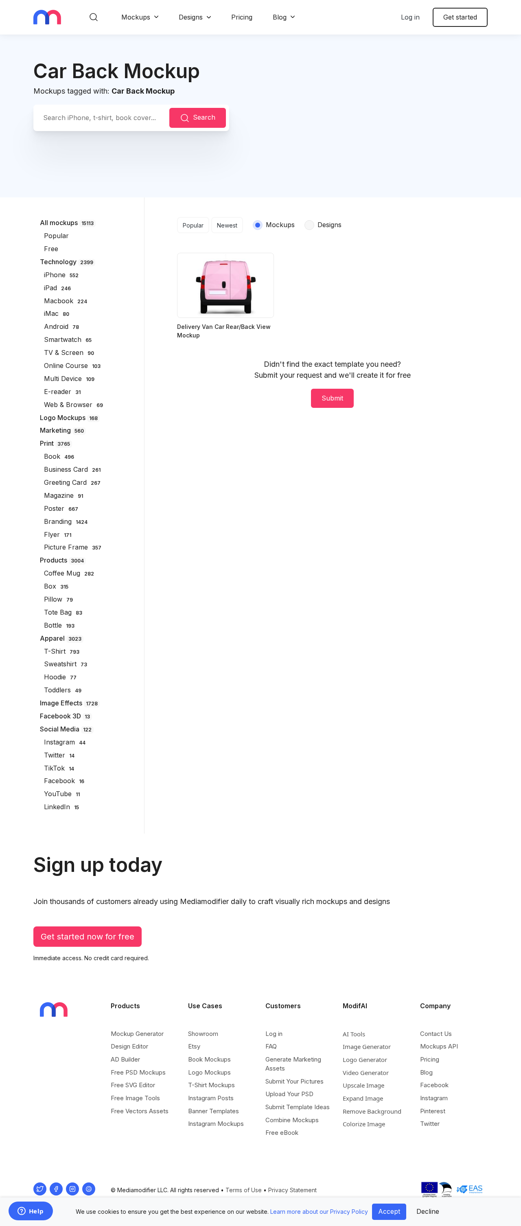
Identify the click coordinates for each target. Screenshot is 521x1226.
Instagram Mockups (216, 1123)
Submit (332, 398)
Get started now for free (87, 936)
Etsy (194, 1046)
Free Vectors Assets (140, 1111)
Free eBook (281, 1132)
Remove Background (372, 1111)
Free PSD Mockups (138, 1072)
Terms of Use (243, 1190)
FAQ (271, 1046)
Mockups (135, 17)
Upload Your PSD (289, 1094)
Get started (460, 17)
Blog (280, 17)
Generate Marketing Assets (293, 1063)
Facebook (434, 1085)
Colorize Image (364, 1124)
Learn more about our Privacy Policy (319, 1211)
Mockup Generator (137, 1034)
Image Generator (367, 1046)
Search (204, 117)
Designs (191, 17)
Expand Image (363, 1098)
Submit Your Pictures (294, 1081)
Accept (389, 1211)
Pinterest (432, 1111)
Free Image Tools (135, 1098)
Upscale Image (363, 1085)
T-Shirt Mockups (211, 1085)
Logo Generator (365, 1059)
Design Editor (129, 1046)
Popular (193, 225)
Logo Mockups (209, 1072)
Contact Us (436, 1034)
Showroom (203, 1034)
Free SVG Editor (133, 1085)
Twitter (430, 1123)
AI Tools (354, 1034)
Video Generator (366, 1072)
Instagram (434, 1098)
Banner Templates (213, 1111)
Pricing (241, 17)
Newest (227, 225)
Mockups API (439, 1046)
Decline (427, 1211)
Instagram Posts (211, 1098)
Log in (410, 17)
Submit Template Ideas (297, 1107)
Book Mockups (209, 1059)
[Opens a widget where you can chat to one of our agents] (30, 1212)
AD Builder (125, 1059)
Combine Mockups (292, 1120)
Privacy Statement (292, 1190)
